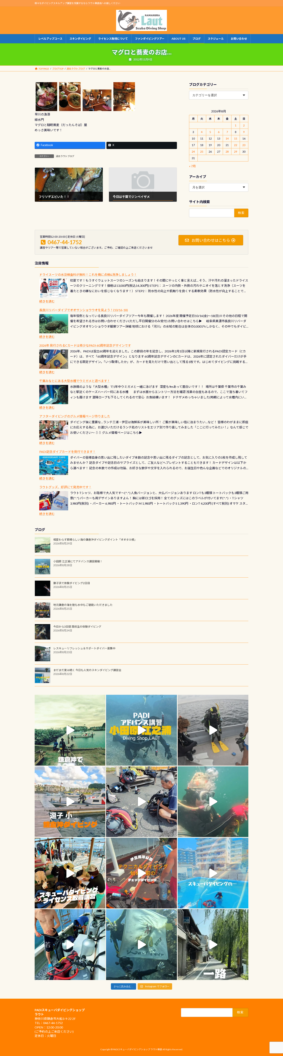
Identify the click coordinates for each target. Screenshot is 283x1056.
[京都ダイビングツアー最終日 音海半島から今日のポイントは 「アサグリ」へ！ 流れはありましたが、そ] (70, 944)
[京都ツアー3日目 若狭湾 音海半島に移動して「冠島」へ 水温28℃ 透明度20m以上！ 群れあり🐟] (141, 944)
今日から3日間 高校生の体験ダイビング (77, 626)
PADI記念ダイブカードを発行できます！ (67, 451)
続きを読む (47, 301)
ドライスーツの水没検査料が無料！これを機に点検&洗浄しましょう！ (88, 274)
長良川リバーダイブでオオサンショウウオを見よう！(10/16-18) (83, 310)
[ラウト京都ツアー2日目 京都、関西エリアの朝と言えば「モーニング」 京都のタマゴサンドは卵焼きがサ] (213, 944)
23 (244, 145)
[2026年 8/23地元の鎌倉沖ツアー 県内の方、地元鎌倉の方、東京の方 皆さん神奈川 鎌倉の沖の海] (213, 730)
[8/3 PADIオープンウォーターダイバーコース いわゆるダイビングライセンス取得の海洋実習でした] (141, 801)
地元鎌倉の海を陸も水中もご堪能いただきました (83, 604)
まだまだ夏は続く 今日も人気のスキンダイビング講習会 (87, 670)
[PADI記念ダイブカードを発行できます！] (53, 465)
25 (201, 151)
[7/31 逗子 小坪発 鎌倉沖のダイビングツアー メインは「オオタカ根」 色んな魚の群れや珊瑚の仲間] (213, 801)
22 (235, 145)
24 (193, 151)
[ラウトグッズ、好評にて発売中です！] (53, 500)
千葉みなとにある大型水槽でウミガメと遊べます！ (74, 381)
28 (227, 151)
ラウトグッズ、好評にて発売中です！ (65, 487)
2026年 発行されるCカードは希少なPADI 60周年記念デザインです (85, 345)
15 (235, 138)
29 (235, 151)
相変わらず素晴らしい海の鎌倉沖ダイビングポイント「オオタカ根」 (95, 539)
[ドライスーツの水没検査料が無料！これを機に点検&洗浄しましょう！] (53, 288)
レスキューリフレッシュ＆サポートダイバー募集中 (84, 648)
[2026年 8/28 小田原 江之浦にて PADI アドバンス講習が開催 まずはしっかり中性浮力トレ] (141, 730)
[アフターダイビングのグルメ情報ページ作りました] (53, 430)
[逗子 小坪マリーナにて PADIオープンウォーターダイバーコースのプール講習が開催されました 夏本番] (213, 873)
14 (227, 138)
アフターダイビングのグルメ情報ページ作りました (74, 416)
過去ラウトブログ (65, 156)
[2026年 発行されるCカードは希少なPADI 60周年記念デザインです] (53, 359)
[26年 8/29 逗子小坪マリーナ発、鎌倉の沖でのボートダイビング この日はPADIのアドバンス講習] (70, 730)
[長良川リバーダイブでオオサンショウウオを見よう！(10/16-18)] (53, 323)
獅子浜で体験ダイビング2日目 (71, 583)
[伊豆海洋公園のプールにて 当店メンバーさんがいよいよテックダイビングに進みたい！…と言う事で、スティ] (141, 873)
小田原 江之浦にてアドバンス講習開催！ (78, 561)
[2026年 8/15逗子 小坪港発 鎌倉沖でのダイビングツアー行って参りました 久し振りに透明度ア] (70, 801)
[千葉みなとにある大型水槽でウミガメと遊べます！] (53, 394)
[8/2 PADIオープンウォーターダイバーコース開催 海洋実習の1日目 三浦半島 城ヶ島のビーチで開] (70, 873)
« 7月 (192, 166)
